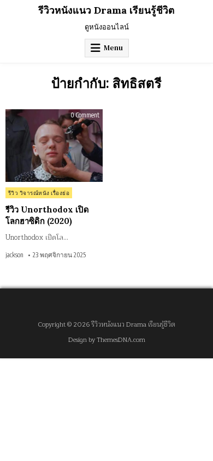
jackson (14, 255)
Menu (113, 47)
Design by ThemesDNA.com (106, 340)
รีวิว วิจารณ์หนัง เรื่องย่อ (39, 193)
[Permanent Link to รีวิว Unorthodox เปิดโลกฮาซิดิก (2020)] (54, 145)
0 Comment (84, 115)
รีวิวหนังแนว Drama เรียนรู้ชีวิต (106, 10)
